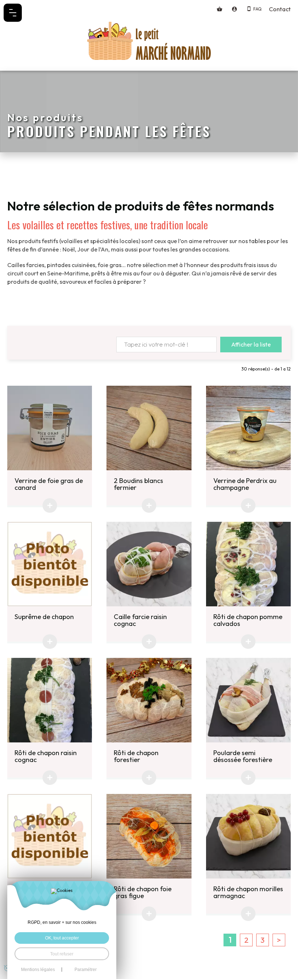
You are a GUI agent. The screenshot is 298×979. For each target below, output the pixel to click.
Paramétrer (85, 969)
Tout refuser (61, 953)
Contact (280, 9)
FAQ (257, 9)
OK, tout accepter (62, 937)
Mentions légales (38, 969)
